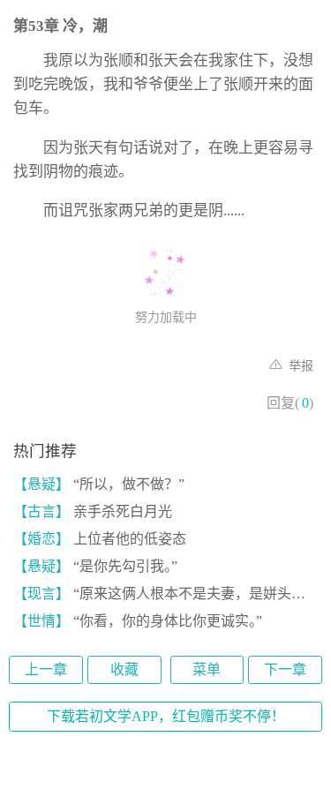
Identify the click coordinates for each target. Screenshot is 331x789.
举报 (299, 365)
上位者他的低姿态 (99, 538)
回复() (290, 402)
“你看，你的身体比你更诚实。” (137, 620)
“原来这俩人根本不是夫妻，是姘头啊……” (165, 593)
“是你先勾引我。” (95, 566)
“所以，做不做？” (98, 484)
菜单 (206, 669)
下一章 (285, 669)
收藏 (124, 669)
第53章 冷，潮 (60, 26)
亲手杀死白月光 (92, 511)
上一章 (46, 669)
